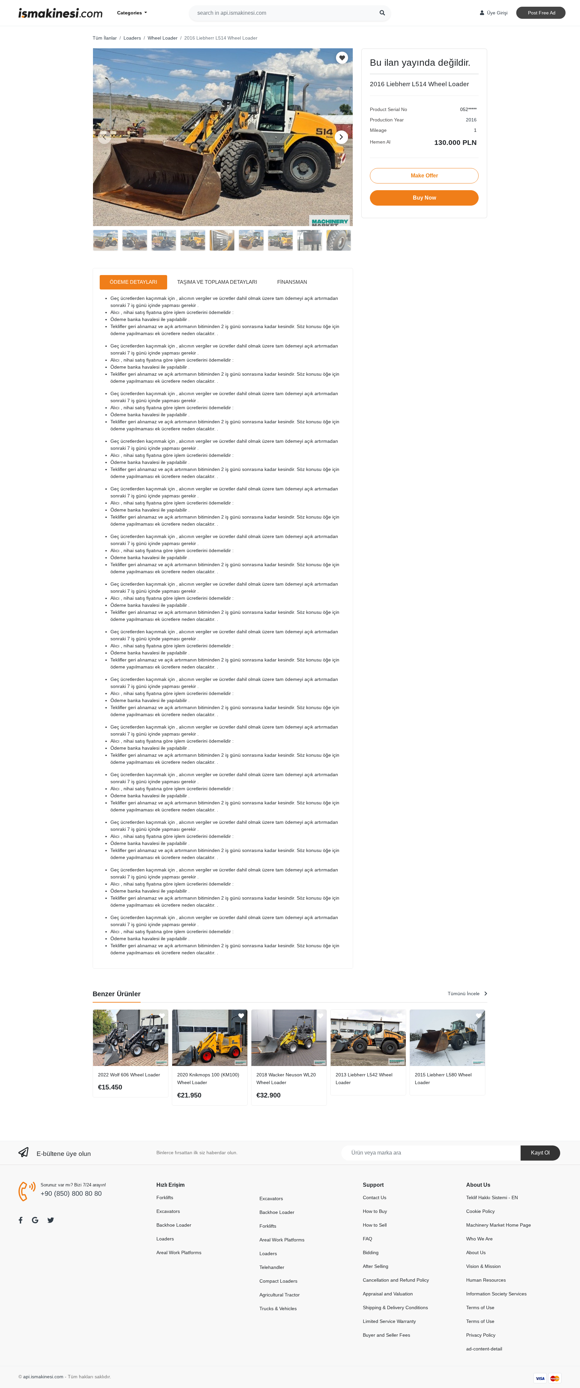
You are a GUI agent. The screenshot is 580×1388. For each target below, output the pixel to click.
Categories (130, 12)
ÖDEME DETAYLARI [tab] (133, 282)
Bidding (371, 1252)
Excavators (168, 1211)
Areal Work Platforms (178, 1252)
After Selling (375, 1266)
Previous (104, 137)
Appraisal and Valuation (388, 1293)
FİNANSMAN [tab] (292, 282)
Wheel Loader (163, 38)
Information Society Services (496, 1293)
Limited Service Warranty (389, 1321)
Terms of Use (480, 1307)
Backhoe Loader (173, 1225)
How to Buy (375, 1211)
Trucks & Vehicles (278, 1308)
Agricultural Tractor (279, 1294)
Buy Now (424, 198)
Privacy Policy (480, 1335)
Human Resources (486, 1280)
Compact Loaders (278, 1281)
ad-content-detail (484, 1348)
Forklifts (164, 1197)
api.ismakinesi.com (43, 1376)
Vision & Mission (483, 1266)
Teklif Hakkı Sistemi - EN (492, 1197)
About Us (476, 1252)
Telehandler (271, 1267)
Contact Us (374, 1197)
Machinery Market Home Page (498, 1225)
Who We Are (479, 1238)
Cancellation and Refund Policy (396, 1280)
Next (341, 137)
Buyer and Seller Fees (386, 1335)
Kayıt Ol (540, 1153)
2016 (471, 119)
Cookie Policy (480, 1211)
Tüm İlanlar (105, 38)
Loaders (132, 38)
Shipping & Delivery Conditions (395, 1307)
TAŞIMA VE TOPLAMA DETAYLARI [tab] (217, 282)
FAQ (367, 1238)
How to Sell (375, 1225)
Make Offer (424, 175)
